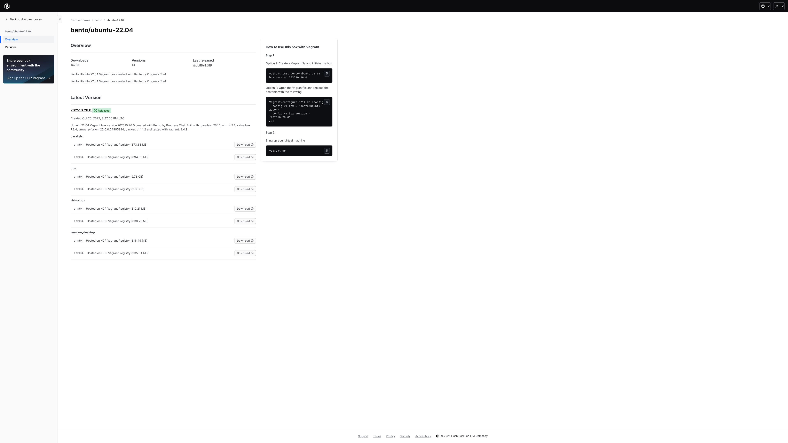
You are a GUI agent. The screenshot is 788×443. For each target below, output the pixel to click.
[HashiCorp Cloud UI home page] (7, 6)
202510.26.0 (81, 110)
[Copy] (327, 73)
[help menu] (765, 6)
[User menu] (779, 6)
